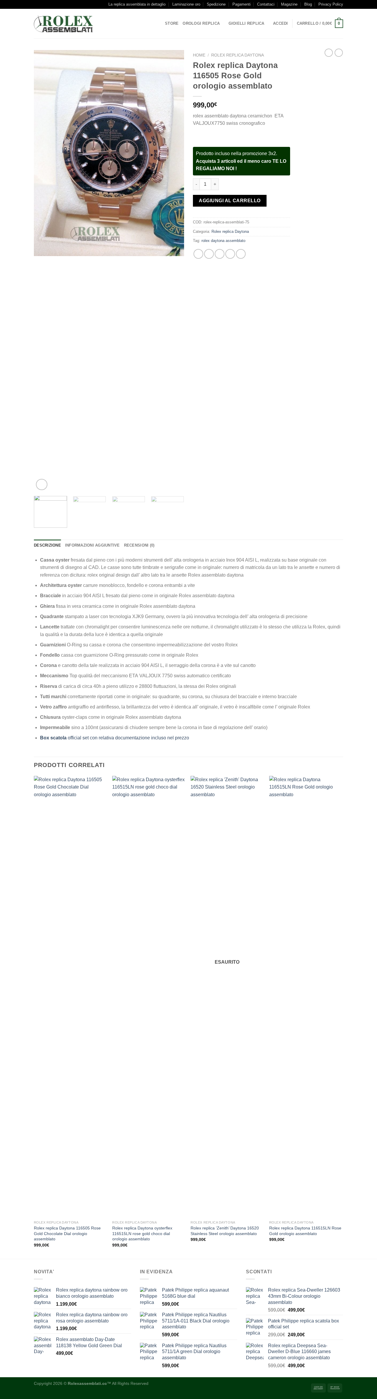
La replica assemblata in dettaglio (137, 4)
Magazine (289, 4)
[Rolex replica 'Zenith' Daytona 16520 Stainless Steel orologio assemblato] (227, 996)
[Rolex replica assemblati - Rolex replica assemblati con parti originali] (63, 24)
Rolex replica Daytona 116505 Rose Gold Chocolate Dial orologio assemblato (67, 1233)
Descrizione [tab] (47, 545)
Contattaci (266, 4)
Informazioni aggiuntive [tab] (92, 545)
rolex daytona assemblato (223, 240)
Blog (308, 4)
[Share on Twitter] (209, 254)
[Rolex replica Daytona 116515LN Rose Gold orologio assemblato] (305, 996)
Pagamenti (241, 4)
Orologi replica (201, 23)
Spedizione (216, 4)
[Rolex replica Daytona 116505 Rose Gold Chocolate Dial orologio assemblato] (70, 996)
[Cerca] (104, 23)
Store (171, 23)
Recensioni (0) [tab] (139, 545)
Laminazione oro (186, 4)
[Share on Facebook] (198, 254)
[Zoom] (41, 484)
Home (199, 55)
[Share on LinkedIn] (241, 254)
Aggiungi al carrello (230, 200)
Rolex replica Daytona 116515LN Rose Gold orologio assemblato (305, 1231)
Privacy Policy (330, 4)
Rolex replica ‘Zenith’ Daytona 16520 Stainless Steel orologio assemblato (225, 1231)
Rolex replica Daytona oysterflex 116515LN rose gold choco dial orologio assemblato (142, 1233)
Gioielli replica (246, 23)
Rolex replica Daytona (237, 55)
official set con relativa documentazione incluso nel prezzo (114, 737)
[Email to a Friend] (219, 254)
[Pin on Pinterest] (230, 254)
